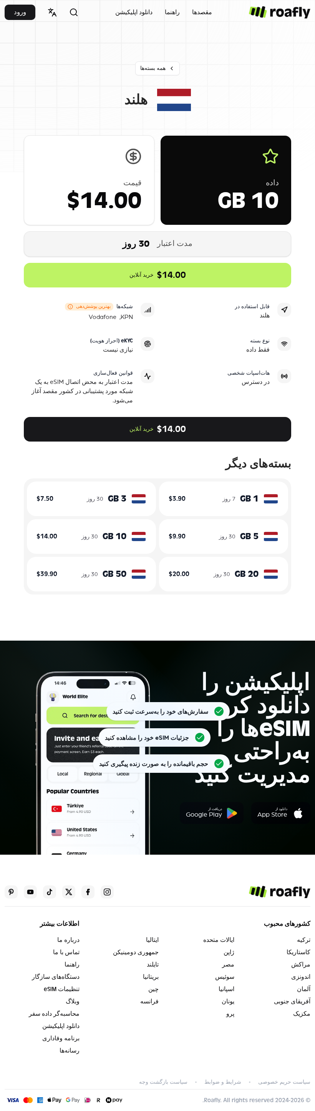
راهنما (172, 12)
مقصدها (202, 12)
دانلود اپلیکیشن (134, 12)
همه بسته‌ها (153, 68)
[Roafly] (279, 12)
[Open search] (73, 12)
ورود (20, 12)
